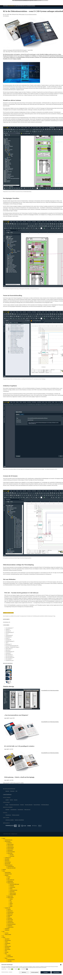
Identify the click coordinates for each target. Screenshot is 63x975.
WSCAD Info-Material (45, 804)
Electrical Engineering (10, 847)
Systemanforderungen (10, 866)
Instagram (15, 799)
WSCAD (3, 937)
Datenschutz (12, 791)
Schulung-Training (10, 919)
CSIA (23, 826)
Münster (11, 904)
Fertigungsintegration (10, 922)
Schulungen (8, 653)
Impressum (7, 791)
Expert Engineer (12, 891)
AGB (16, 791)
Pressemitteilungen (9, 651)
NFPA (19, 826)
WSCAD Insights (9, 656)
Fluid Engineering (10, 850)
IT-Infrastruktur (9, 918)
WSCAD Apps (7, 860)
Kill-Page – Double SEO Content (12, 647)
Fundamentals (12, 885)
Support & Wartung (37, 804)
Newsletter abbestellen (28, 804)
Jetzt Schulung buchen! (8, 873)
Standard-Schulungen (10, 882)
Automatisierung (9, 925)
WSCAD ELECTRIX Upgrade (14, 884)
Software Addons (9, 853)
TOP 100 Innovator (8, 940)
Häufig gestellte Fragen (10, 879)
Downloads (6, 952)
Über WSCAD (7, 938)
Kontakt (7, 804)
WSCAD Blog (8, 654)
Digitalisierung (8, 636)
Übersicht (8, 876)
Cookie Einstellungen (7, 794)
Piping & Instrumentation (11, 851)
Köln (10, 900)
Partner (6, 950)
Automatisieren (7, 928)
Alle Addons (12, 854)
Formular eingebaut (9, 641)
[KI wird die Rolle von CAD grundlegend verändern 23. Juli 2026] (9, 685)
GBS (7, 642)
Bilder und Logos (27, 809)
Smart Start (9, 909)
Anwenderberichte (9, 632)
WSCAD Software (9, 657)
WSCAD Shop (7, 947)
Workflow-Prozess (10, 913)
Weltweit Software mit (19, 5)
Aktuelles (6, 941)
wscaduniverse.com (9, 660)
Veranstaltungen (8, 814)
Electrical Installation (10, 848)
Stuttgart (11, 906)
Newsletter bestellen (8, 946)
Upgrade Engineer (12, 887)
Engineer (11, 888)
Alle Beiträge (6, 622)
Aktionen (7, 629)
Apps (7, 633)
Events (7, 638)
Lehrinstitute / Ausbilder (10, 819)
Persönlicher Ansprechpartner (14, 804)
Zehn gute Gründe (7, 863)
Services (3, 870)
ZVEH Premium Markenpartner (11, 826)
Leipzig (11, 901)
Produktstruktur (9, 915)
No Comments (6, 15)
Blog (3, 935)
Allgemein (8, 630)
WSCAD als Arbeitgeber (11, 959)
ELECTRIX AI (9, 842)
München (11, 903)
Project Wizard (12, 856)
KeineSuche (8, 644)
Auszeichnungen (9, 635)
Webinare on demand (15, 814)
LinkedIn (7, 799)
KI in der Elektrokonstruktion (31, 14)
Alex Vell (6, 14)
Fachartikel (22, 14)
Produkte (3, 838)
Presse (6, 953)
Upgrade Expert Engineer (13, 890)
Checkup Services (10, 910)
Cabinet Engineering (10, 845)
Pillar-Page (8, 650)
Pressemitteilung (20, 809)
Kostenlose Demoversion (8, 839)
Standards (8, 916)
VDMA (34, 826)
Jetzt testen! (4, 869)
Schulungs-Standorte (10, 897)
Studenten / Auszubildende (19, 819)
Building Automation (10, 844)
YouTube (11, 799)
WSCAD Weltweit (7, 949)
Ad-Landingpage (9, 627)
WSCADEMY (8, 658)
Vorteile (8, 878)
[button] (8, 612)
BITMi (40, 826)
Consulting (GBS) (7, 907)
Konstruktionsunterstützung (11, 924)
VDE (29, 826)
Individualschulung (10, 881)
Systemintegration (10, 921)
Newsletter (22, 804)
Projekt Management (10, 912)
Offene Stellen (8, 648)
